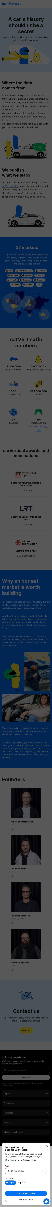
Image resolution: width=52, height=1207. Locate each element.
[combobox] (22, 1171)
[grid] (25, 1183)
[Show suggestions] (43, 1171)
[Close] (47, 1146)
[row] (10, 1183)
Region (8, 1166)
